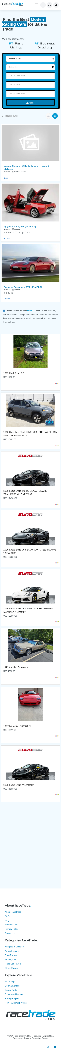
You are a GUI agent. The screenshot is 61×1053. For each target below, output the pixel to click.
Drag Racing (11, 955)
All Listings (10, 981)
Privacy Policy (11, 929)
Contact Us (10, 933)
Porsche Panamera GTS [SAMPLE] (23, 287)
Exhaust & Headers (14, 994)
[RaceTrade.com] (12, 4)
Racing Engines (12, 998)
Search (30, 103)
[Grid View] (55, 116)
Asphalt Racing (12, 951)
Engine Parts (11, 990)
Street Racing (11, 968)
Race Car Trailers (13, 964)
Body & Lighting (12, 986)
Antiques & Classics (14, 946)
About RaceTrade (13, 912)
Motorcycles (10, 959)
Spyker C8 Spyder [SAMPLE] (20, 226)
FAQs (7, 916)
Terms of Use (11, 924)
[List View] (48, 116)
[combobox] (30, 76)
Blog (7, 920)
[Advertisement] (30, 848)
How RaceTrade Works (16, 1003)
